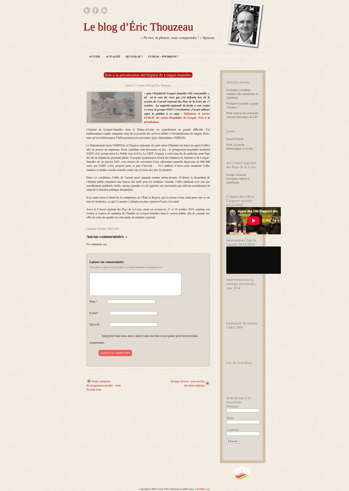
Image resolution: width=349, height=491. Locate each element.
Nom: (230, 418)
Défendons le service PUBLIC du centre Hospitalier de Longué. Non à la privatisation (177, 118)
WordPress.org (203, 488)
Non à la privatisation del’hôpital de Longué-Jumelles (148, 75)
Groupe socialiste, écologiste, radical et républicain (238, 178)
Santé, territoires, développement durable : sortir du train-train (103, 385)
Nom (93, 301)
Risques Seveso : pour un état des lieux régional (187, 383)
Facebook (95, 10)
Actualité (113, 56)
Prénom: (232, 406)
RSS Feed (104, 10)
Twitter (87, 10)
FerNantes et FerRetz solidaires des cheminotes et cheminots (242, 93)
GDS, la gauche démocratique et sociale (239, 146)
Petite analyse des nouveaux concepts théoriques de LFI (242, 115)
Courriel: (233, 430)
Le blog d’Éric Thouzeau (138, 27)
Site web (94, 324)
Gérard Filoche (235, 139)
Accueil (94, 56)
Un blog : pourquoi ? (163, 56)
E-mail (94, 313)
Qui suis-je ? (134, 56)
